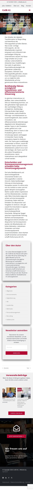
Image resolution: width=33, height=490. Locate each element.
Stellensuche (10, 319)
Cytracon (5, 472)
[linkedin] (6, 477)
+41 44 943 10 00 (12, 2)
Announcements (12, 294)
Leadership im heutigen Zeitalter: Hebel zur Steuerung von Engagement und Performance (23, 402)
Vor (28, 368)
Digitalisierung (11, 298)
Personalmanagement (13, 312)
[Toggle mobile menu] (30, 10)
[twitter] (11, 477)
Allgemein (9, 291)
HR (7, 302)
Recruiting (10, 316)
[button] (3, 397)
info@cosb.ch (22, 2)
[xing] (3, 477)
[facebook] (8, 477)
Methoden (10, 309)
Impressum (5, 482)
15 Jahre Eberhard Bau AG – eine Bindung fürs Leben (8, 399)
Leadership (10, 305)
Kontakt (28, 482)
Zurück (6, 368)
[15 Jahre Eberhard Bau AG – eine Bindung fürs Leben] (9, 388)
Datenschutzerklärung (17, 482)
